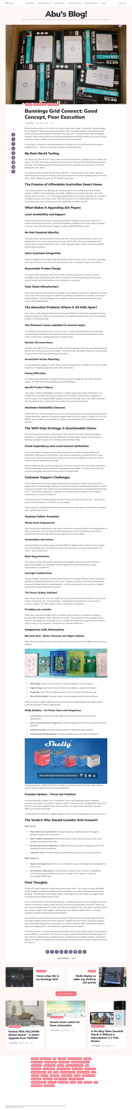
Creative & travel (73, 3)
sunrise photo (63, 1082)
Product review (53, 104)
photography (36, 1079)
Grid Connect (36, 1069)
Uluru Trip (88, 1082)
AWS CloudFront (50, 1062)
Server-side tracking (76, 1079)
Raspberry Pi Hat (60, 1079)
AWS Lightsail (64, 1062)
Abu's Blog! (66, 14)
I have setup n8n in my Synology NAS (47, 977)
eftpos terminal (49, 1065)
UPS (96, 1082)
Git (87, 1065)
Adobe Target (45, 1058)
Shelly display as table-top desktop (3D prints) (84, 979)
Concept (28, 104)
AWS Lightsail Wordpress (80, 1062)
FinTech (60, 1065)
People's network (88, 1075)
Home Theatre (90, 1069)
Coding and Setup (90, 3)
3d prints (35, 1058)
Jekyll (56, 1072)
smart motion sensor (39, 1082)
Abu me (103, 3)
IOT (50, 1072)
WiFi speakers (49, 1085)
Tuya (73, 958)
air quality (61, 1058)
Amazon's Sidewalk (74, 1058)
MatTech (44, 1075)
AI (54, 1058)
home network (77, 1069)
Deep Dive (29, 3)
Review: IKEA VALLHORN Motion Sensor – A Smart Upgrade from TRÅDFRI (24, 1035)
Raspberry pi (48, 1079)
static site (52, 1082)
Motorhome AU (67, 1075)
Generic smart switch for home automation (65, 1023)
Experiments (59, 3)
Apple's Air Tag (37, 1062)
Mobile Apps (54, 1075)
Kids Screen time (83, 1072)
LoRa (93, 1072)
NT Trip (77, 1075)
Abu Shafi (30, 123)
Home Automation (43, 3)
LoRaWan (35, 1075)
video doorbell (36, 1085)
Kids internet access (67, 1072)
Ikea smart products (38, 1072)
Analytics (87, 1058)
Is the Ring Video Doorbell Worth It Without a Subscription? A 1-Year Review (107, 1036)
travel (73, 1082)
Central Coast (36, 1065)
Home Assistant (49, 1069)
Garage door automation (74, 1065)
